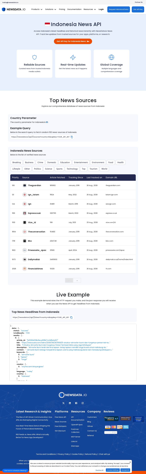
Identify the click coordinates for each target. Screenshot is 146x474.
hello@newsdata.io (10, 2)
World (104, 168)
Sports (59, 168)
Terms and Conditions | (46, 454)
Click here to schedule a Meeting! (15, 471)
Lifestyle (16, 168)
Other (27, 168)
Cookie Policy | (78, 454)
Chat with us (104, 454)
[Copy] (72, 137)
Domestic (51, 162)
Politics (37, 168)
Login (101, 9)
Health (120, 162)
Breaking (16, 162)
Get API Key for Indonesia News (71, 41)
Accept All (125, 470)
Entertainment (81, 162)
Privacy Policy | (64, 454)
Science (48, 168)
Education (65, 162)
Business (29, 162)
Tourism (93, 168)
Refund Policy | (91, 454)
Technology (72, 168)
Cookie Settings (113, 470)
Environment (98, 162)
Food (110, 162)
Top (83, 168)
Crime (40, 162)
